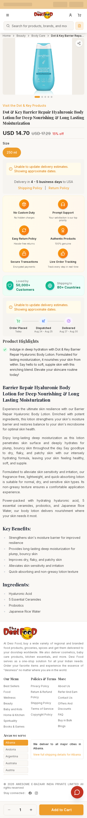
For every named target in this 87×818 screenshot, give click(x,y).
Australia (11, 763)
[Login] (70, 15)
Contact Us (65, 697)
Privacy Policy (40, 686)
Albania (10, 742)
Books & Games (14, 726)
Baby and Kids (13, 709)
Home (7, 35)
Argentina (12, 756)
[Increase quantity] (31, 809)
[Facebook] (30, 793)
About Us (64, 686)
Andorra (11, 749)
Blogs (62, 726)
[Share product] (79, 43)
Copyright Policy (41, 714)
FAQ (60, 714)
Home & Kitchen (14, 715)
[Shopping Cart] (79, 15)
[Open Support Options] (77, 792)
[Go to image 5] (51, 97)
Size (6, 143)
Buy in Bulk (65, 720)
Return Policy (59, 188)
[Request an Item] (79, 26)
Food (7, 692)
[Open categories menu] (8, 15)
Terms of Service (42, 708)
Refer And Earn (67, 692)
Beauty (21, 35)
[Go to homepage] (43, 15)
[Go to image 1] (37, 97)
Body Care (38, 35)
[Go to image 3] (45, 97)
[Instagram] (36, 793)
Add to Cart (61, 810)
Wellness (10, 697)
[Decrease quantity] (9, 809)
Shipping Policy (30, 188)
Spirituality (10, 720)
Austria (10, 770)
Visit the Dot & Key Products (24, 105)
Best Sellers (11, 686)
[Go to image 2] (42, 97)
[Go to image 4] (48, 97)
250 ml (12, 152)
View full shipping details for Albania (57, 754)
